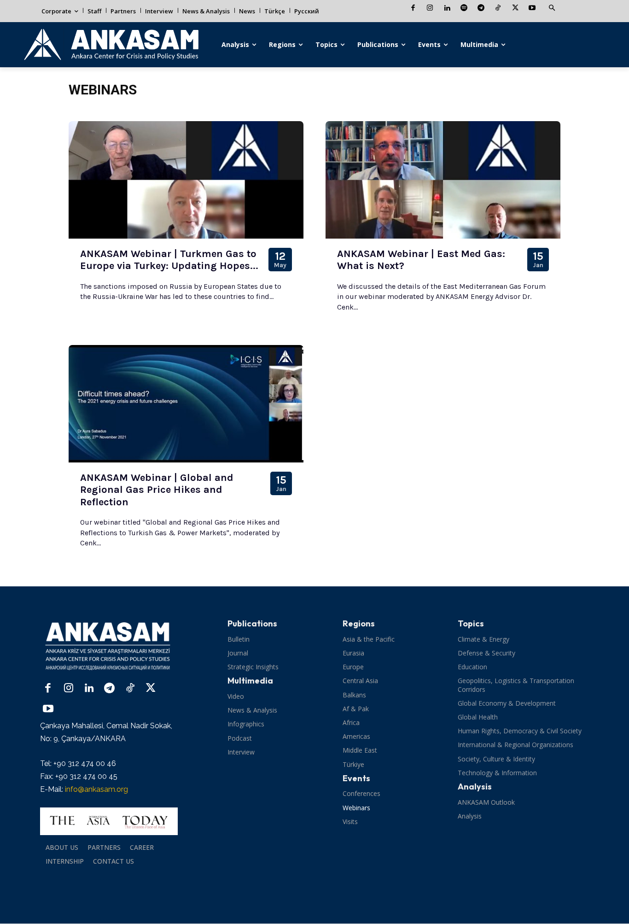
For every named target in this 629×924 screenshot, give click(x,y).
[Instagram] (430, 8)
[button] (551, 8)
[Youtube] (532, 8)
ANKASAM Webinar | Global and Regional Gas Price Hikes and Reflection (156, 490)
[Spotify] (464, 8)
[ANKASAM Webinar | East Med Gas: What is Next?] (443, 180)
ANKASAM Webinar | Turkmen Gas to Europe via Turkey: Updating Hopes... (169, 260)
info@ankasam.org (96, 789)
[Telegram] (481, 8)
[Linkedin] (447, 8)
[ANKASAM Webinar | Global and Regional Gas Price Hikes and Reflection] (186, 403)
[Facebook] (413, 8)
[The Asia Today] (109, 821)
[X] (515, 8)
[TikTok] (498, 8)
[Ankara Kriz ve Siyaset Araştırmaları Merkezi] (110, 45)
